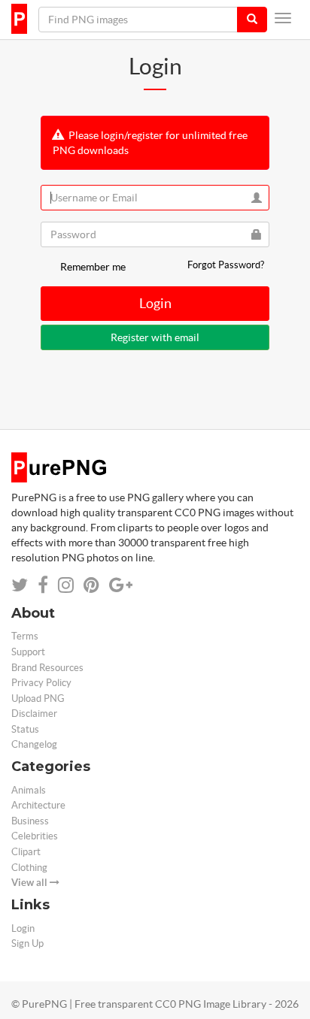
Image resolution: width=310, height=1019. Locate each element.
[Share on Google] (120, 585)
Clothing (29, 867)
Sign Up (27, 943)
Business (30, 821)
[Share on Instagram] (66, 585)
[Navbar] (283, 18)
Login (155, 303)
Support (28, 652)
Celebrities (34, 836)
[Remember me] (49, 267)
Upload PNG (38, 698)
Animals (28, 790)
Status (25, 729)
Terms (24, 636)
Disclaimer (34, 713)
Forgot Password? (225, 265)
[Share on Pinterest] (91, 585)
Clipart (26, 851)
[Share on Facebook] (43, 585)
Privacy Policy (41, 682)
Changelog (34, 744)
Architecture (38, 805)
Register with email (155, 337)
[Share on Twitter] (19, 585)
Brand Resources (47, 667)
